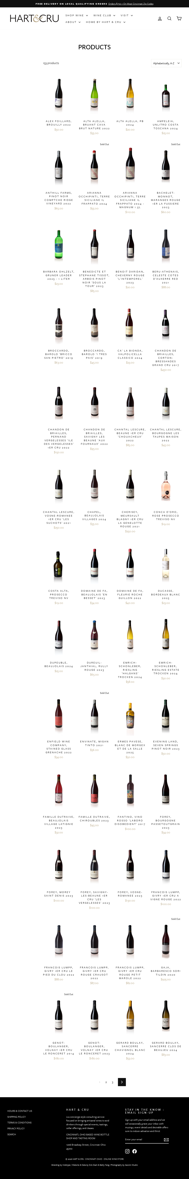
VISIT (125, 15)
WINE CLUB (102, 15)
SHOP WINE (75, 15)
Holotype (67, 1164)
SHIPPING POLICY (16, 1117)
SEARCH (11, 1134)
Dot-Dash (93, 1164)
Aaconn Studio (131, 1164)
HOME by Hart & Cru (104, 22)
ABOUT (72, 22)
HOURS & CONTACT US (19, 1111)
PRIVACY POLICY (16, 1128)
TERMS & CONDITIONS (19, 1122)
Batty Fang (104, 1164)
